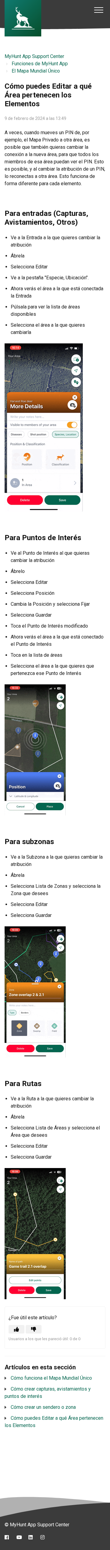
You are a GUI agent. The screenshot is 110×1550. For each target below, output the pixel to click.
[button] (98, 10)
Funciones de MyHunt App (40, 63)
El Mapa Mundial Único (36, 71)
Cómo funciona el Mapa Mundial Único (51, 1378)
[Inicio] (23, 18)
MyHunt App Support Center (34, 56)
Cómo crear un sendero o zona (43, 1407)
